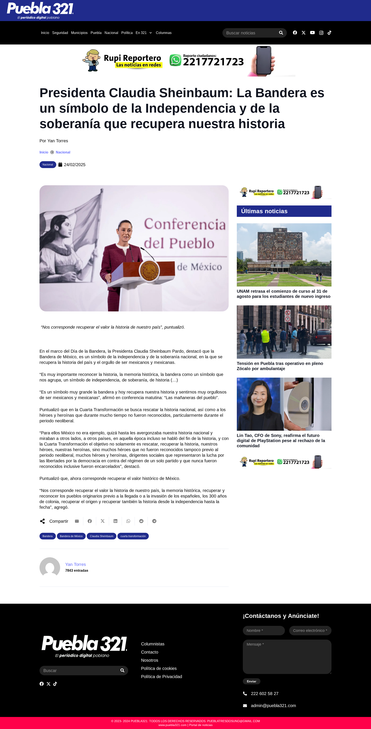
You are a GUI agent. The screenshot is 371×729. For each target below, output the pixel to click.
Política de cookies (159, 668)
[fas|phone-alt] (247, 693)
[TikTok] (329, 33)
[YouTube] (312, 33)
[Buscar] (281, 33)
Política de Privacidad (161, 676)
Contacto (149, 652)
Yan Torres (57, 140)
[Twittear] (102, 521)
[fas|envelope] (247, 705)
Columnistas (152, 644)
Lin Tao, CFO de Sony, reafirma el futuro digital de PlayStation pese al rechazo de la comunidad (281, 440)
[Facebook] (295, 33)
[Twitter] (303, 33)
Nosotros (149, 660)
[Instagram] (321, 33)
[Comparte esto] (89, 521)
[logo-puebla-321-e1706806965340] (39, 11)
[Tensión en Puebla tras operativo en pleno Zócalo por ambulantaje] (284, 308)
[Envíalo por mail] (76, 521)
